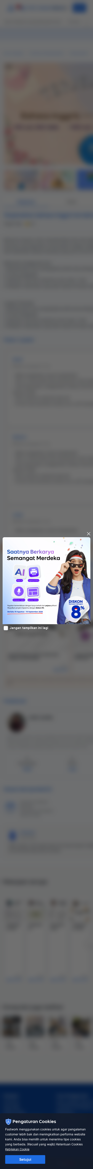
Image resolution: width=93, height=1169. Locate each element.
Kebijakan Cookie (17, 1149)
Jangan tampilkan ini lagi (29, 628)
